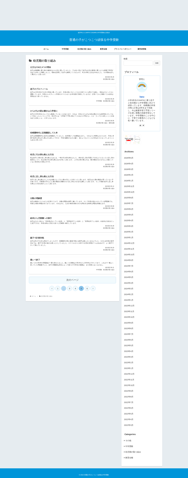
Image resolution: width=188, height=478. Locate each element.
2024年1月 (128, 300)
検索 (126, 59)
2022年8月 (128, 397)
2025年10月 (129, 192)
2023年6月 (128, 340)
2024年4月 (128, 283)
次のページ (72, 280)
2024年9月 (128, 260)
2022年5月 (128, 414)
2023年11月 (129, 311)
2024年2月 (128, 294)
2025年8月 (128, 198)
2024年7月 (128, 266)
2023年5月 (128, 345)
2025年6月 (128, 209)
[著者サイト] (140, 125)
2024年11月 (129, 249)
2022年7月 (128, 402)
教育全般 (129, 458)
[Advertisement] (65, 15)
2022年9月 (128, 391)
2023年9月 (128, 323)
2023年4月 (128, 351)
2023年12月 (129, 306)
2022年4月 (128, 419)
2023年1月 (128, 368)
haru (142, 96)
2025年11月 (129, 186)
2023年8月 (128, 328)
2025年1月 (128, 237)
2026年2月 (128, 175)
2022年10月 (129, 385)
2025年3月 (128, 226)
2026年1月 (128, 180)
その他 (128, 440)
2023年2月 (128, 362)
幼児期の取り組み (133, 452)
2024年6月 (128, 272)
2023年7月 (128, 334)
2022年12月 (129, 374)
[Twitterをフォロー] (143, 125)
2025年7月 (128, 203)
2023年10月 (129, 317)
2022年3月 (128, 425)
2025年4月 (128, 220)
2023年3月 (128, 357)
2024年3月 (128, 289)
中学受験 (129, 446)
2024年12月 (129, 243)
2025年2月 (128, 232)
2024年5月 (128, 277)
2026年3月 (128, 169)
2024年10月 (129, 254)
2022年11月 (129, 379)
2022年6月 (128, 408)
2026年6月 (128, 158)
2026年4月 (128, 163)
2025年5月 (128, 215)
